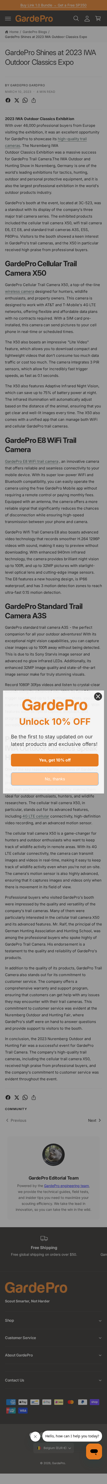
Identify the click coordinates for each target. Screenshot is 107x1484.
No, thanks (55, 778)
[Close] (98, 696)
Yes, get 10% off (55, 760)
